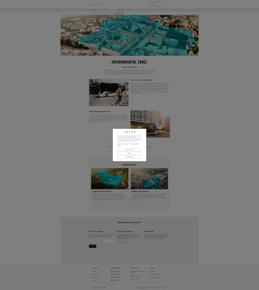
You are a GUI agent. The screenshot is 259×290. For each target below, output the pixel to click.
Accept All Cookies (129, 149)
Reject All (129, 153)
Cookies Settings (129, 157)
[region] (129, 145)
